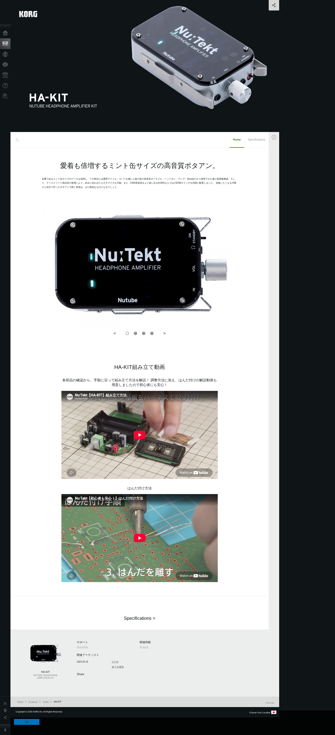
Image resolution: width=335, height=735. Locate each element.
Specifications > (139, 618)
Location (6, 710)
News (6, 703)
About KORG (6, 730)
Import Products (6, 54)
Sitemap (270, 702)
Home (6, 33)
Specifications (256, 139)
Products (6, 44)
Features (6, 65)
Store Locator (6, 96)
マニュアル (82, 647)
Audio (46, 701)
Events (6, 75)
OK (26, 722)
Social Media (6, 717)
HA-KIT (57, 701)
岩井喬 (277, 227)
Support (6, 85)
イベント (278, 206)
